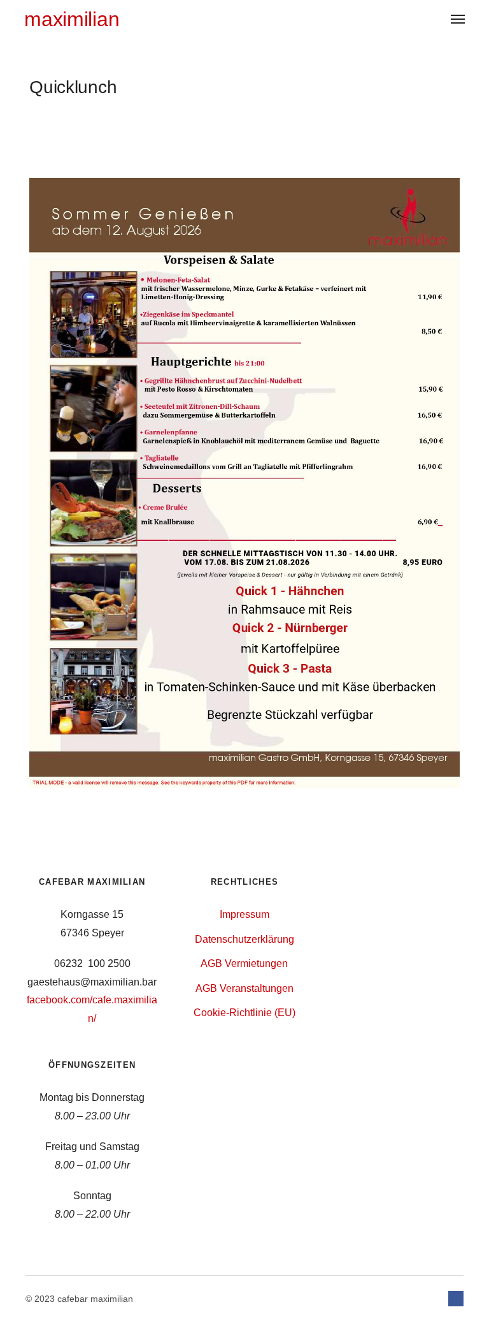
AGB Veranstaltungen (244, 988)
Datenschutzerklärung (244, 939)
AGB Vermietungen (244, 963)
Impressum (244, 914)
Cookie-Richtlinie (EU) (244, 1012)
